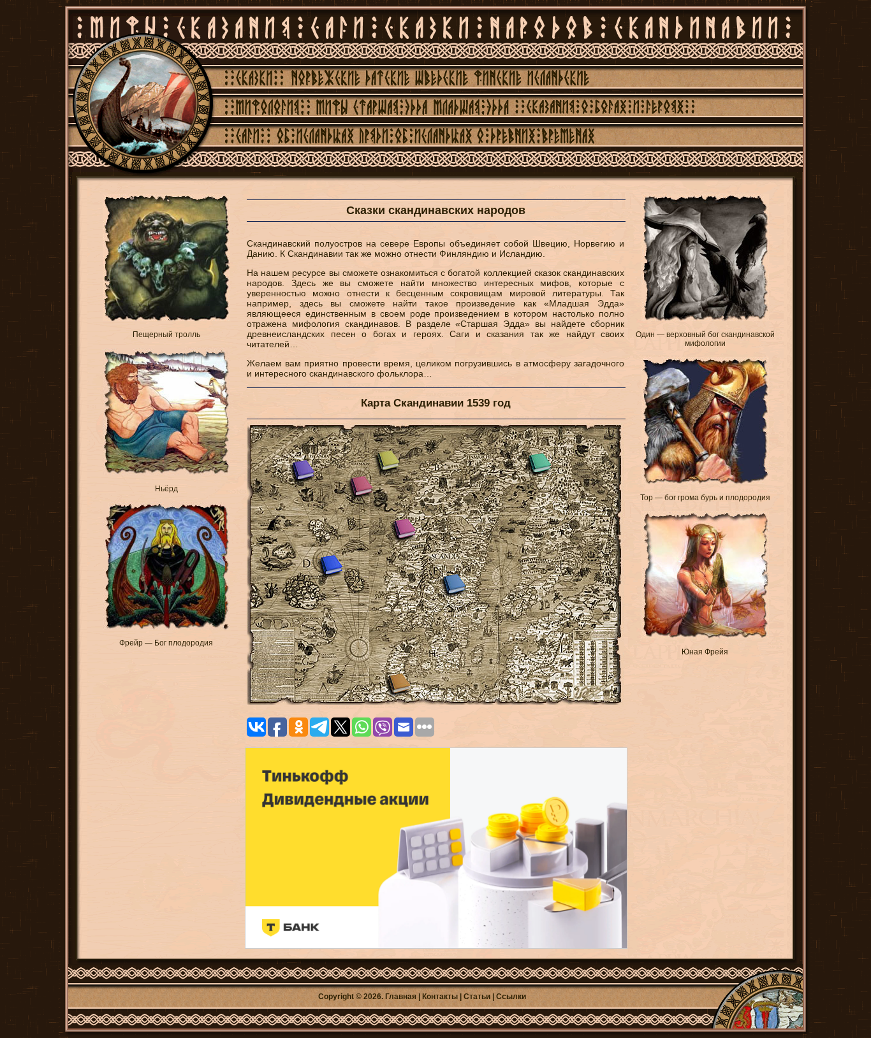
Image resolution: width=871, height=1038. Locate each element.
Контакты (440, 996)
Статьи (477, 996)
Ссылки (511, 996)
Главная (400, 996)
